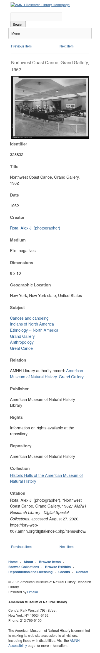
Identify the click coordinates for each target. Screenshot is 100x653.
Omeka (32, 591)
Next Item (66, 46)
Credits (64, 571)
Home (13, 561)
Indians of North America (32, 324)
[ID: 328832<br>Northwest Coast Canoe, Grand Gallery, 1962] (50, 137)
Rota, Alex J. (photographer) (35, 228)
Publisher (19, 389)
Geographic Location (30, 285)
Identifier (18, 144)
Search (18, 24)
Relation (18, 360)
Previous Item (21, 46)
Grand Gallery (22, 336)
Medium (18, 240)
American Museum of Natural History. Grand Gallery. (47, 373)
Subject (17, 307)
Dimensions (21, 262)
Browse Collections (23, 566)
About (28, 561)
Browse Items (50, 561)
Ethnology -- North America (34, 330)
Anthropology (22, 342)
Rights (16, 417)
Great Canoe (21, 348)
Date (14, 195)
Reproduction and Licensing (30, 571)
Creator (17, 217)
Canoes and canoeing (29, 318)
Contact (82, 571)
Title (14, 166)
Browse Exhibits (58, 566)
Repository (20, 445)
